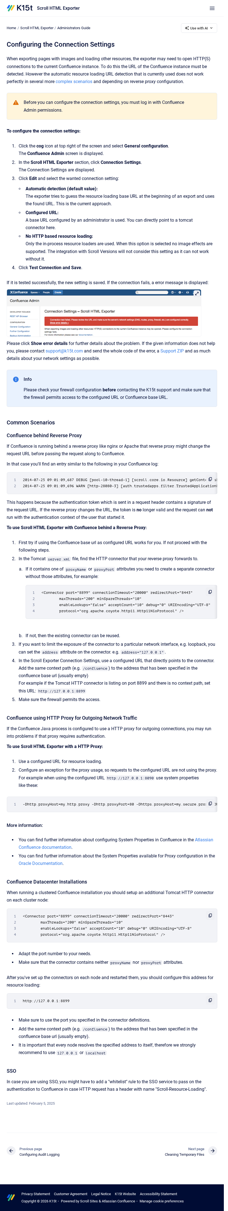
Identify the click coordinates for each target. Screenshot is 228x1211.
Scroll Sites (89, 1201)
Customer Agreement (70, 1194)
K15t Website (125, 1194)
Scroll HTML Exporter (58, 8)
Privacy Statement (35, 1194)
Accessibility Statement (158, 1194)
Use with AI (199, 28)
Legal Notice (101, 1194)
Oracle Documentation (41, 863)
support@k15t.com (64, 351)
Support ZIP (172, 351)
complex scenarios (74, 81)
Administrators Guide (73, 28)
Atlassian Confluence (118, 1201)
